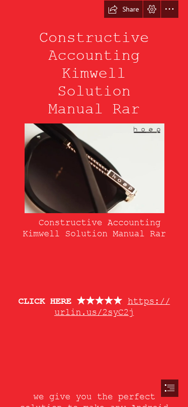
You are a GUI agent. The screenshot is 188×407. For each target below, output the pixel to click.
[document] (94, 203)
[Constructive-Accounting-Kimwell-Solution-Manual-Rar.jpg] (94, 168)
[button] (123, 9)
